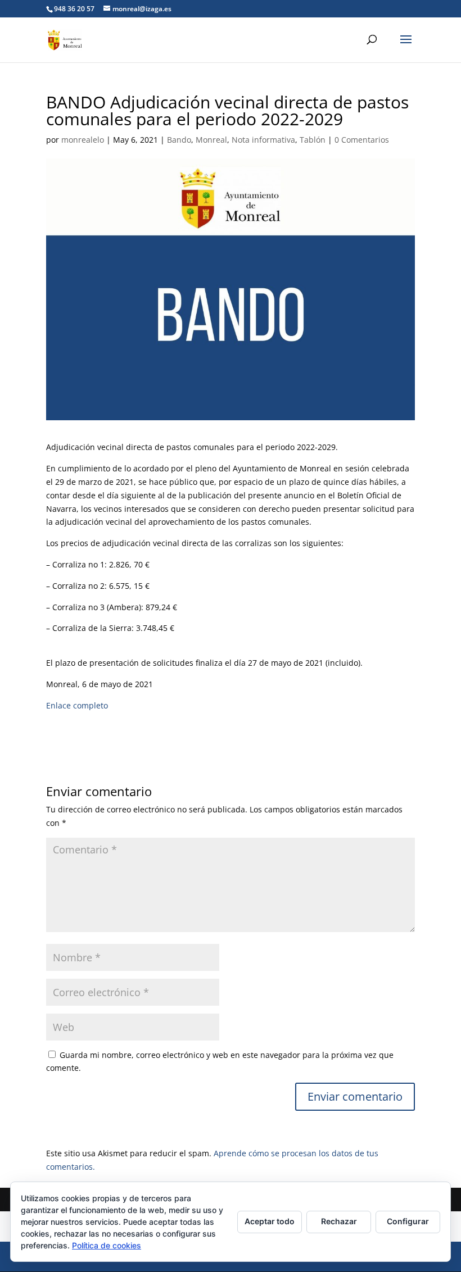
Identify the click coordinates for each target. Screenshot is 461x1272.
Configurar (408, 1221)
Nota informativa (263, 139)
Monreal (211, 139)
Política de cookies (106, 1245)
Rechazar (339, 1221)
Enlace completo (77, 705)
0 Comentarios (362, 139)
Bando (179, 139)
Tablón (313, 139)
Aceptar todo (270, 1221)
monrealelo (82, 139)
